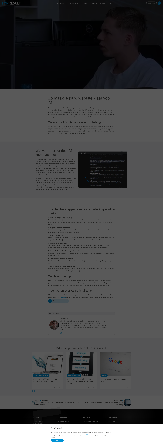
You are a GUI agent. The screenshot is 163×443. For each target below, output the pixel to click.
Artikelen (86, 418)
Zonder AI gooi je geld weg (90, 421)
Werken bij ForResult (63, 421)
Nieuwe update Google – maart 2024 (113, 380)
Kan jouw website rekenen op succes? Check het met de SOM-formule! (80, 381)
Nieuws (104, 375)
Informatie (112, 418)
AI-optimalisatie (61, 297)
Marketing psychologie (74, 375)
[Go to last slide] (32, 391)
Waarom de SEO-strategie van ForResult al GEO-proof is (45, 380)
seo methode (112, 421)
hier (87, 434)
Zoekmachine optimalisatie (41, 375)
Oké (57, 440)
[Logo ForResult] (11, 3)
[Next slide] (34, 391)
